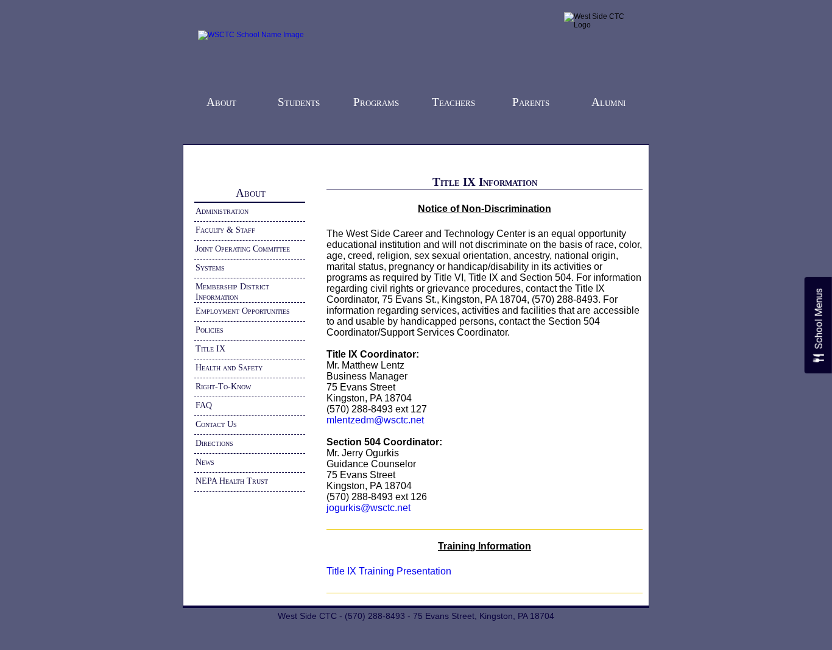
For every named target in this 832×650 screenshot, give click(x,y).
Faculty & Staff (225, 230)
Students (299, 102)
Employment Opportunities (243, 311)
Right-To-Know (223, 386)
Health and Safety (229, 367)
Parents (530, 102)
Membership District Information (232, 291)
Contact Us (216, 424)
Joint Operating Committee (243, 248)
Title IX (210, 348)
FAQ (204, 405)
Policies (210, 329)
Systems (210, 267)
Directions (214, 443)
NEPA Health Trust (232, 481)
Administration (222, 211)
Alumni (608, 102)
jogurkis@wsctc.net (368, 508)
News (205, 462)
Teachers (453, 102)
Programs (376, 102)
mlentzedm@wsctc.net (375, 420)
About (221, 102)
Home (213, 156)
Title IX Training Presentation (388, 571)
